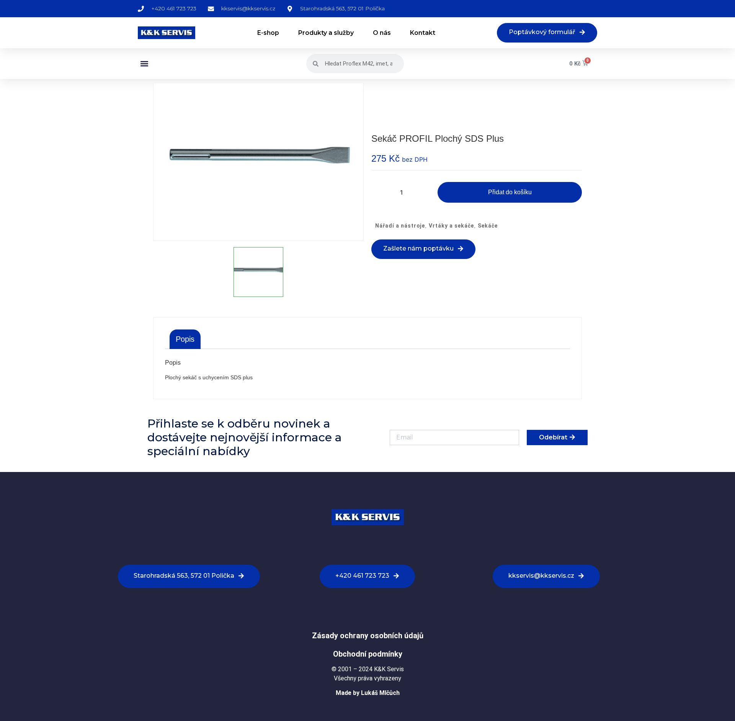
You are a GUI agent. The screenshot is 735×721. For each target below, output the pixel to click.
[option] (258, 162)
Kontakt (422, 32)
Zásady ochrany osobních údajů (367, 635)
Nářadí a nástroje (400, 226)
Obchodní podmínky (367, 654)
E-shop (268, 32)
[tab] (185, 339)
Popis (185, 339)
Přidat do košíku (510, 192)
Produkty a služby (326, 32)
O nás (382, 32)
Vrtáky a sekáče (451, 226)
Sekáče (488, 226)
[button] (144, 63)
